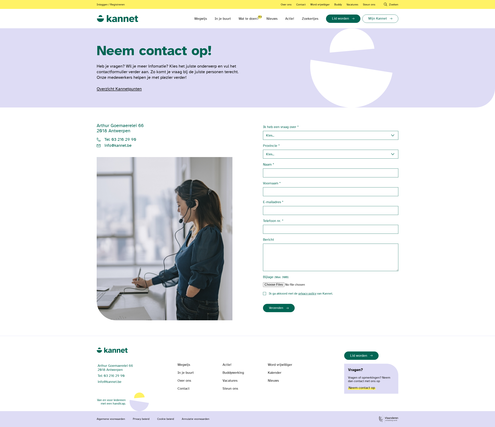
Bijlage (276, 277)
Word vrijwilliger (320, 4)
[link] (117, 18)
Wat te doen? (249, 18)
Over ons (286, 4)
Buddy (338, 4)
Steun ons (369, 4)
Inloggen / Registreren (111, 4)
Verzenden (276, 308)
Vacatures (352, 4)
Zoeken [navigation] (393, 4)
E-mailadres (272, 202)
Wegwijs (200, 19)
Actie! (289, 19)
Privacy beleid (141, 419)
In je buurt (223, 19)
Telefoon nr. (272, 221)
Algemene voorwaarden (111, 419)
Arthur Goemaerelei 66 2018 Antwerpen (120, 128)
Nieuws (271, 19)
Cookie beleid (165, 419)
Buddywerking (233, 373)
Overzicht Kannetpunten (119, 88)
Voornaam (270, 183)
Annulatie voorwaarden (195, 419)
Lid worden (358, 356)
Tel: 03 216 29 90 (120, 139)
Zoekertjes (310, 19)
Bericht (268, 240)
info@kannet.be (117, 145)
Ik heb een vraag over (279, 127)
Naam (267, 164)
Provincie (270, 146)
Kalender (274, 373)
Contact (301, 4)
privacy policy (307, 293)
